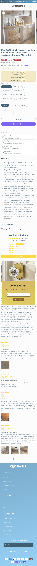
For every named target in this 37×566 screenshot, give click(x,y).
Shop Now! (18, 300)
